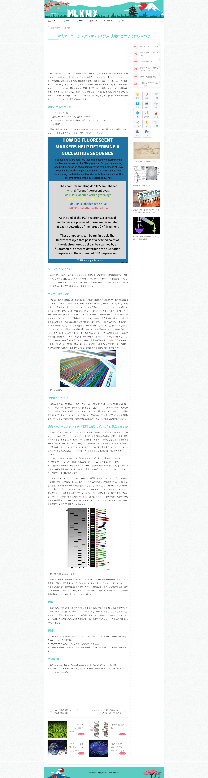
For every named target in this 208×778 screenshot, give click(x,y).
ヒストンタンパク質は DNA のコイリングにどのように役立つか (106, 711)
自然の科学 (55, 28)
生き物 (67, 28)
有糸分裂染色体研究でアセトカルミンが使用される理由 (69, 711)
